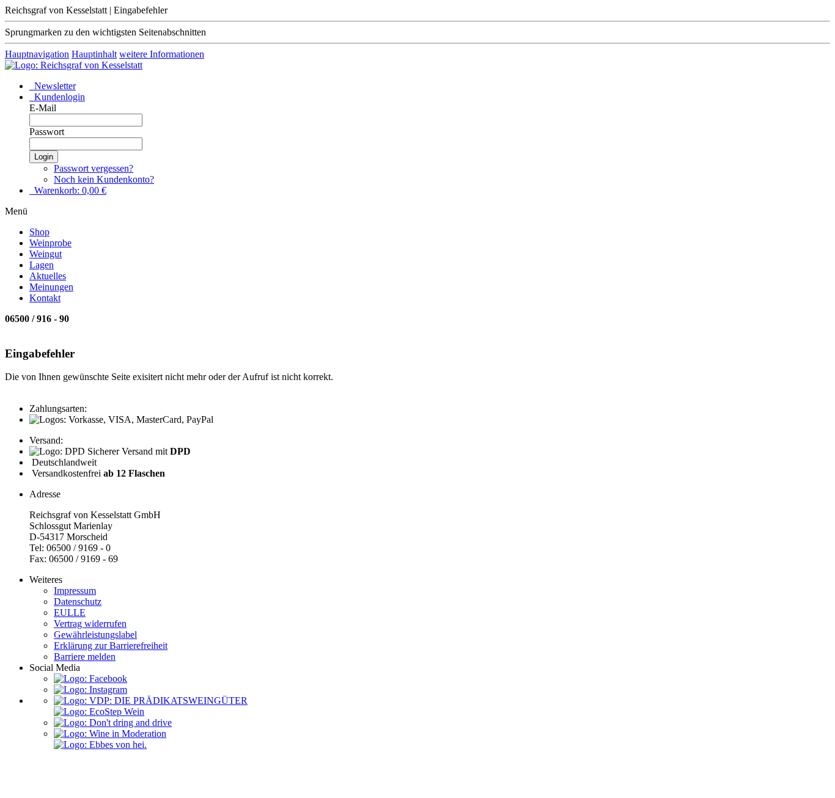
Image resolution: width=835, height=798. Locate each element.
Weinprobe (50, 243)
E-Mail (42, 108)
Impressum (75, 590)
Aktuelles (47, 276)
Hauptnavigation (37, 54)
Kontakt (45, 298)
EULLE (70, 612)
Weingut (45, 254)
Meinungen (51, 287)
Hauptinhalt (94, 54)
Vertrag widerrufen (90, 623)
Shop (39, 232)
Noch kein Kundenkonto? (104, 179)
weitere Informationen (161, 54)
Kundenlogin (58, 97)
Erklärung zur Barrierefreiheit (110, 645)
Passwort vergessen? (93, 168)
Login (43, 156)
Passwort (46, 131)
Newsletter (54, 86)
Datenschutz (77, 601)
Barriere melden (85, 656)
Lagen (41, 265)
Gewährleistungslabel (95, 634)
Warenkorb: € (69, 190)
